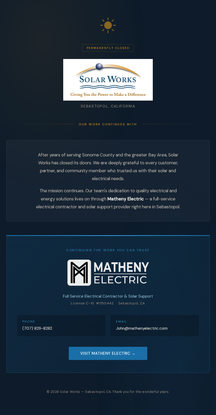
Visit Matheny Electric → (108, 353)
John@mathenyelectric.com (142, 328)
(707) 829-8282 (37, 328)
